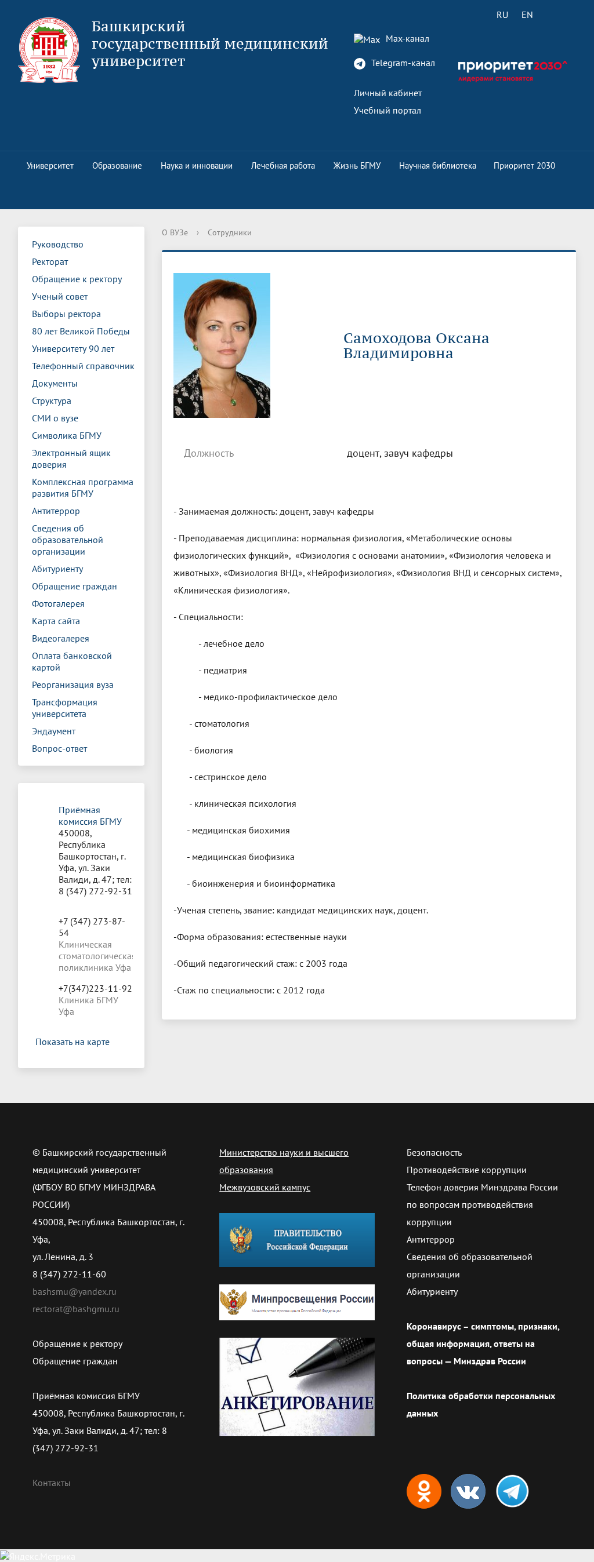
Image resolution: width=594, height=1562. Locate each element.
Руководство (58, 244)
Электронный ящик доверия (71, 458)
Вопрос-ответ (59, 748)
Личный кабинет (388, 93)
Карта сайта (56, 621)
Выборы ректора (66, 313)
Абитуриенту (57, 568)
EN (527, 14)
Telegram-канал (402, 62)
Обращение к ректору (77, 279)
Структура (51, 400)
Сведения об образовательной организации (67, 539)
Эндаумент (53, 731)
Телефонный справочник (83, 366)
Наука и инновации (197, 165)
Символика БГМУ (67, 435)
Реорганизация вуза (73, 684)
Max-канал (406, 38)
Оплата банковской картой (72, 661)
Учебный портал (387, 110)
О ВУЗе (175, 232)
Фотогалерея (58, 603)
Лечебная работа (283, 165)
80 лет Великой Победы (81, 331)
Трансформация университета (64, 707)
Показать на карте (72, 1041)
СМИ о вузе (55, 418)
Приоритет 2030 (524, 165)
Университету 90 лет (73, 348)
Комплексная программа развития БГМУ (82, 487)
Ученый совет (60, 296)
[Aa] (560, 14)
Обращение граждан (74, 586)
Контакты (51, 1482)
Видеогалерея (60, 638)
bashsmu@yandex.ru (74, 1291)
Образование (117, 165)
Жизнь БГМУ (357, 165)
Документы (55, 383)
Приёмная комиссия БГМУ (90, 815)
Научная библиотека (437, 165)
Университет (50, 165)
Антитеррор (56, 510)
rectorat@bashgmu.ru (75, 1309)
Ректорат (50, 261)
